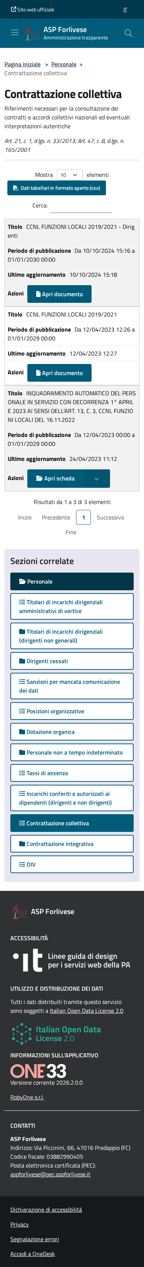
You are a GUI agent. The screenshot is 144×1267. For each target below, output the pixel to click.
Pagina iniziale (22, 64)
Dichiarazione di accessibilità (46, 1209)
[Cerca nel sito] (128, 33)
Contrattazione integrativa (59, 843)
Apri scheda (59, 478)
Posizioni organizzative (54, 711)
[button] (125, 9)
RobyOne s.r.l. (27, 1097)
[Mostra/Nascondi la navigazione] (14, 32)
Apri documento (62, 294)
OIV (30, 864)
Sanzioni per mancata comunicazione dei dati (69, 686)
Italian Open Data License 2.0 (86, 1010)
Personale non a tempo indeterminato (74, 752)
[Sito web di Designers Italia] (72, 960)
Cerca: (40, 205)
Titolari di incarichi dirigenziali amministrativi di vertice (61, 606)
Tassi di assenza (46, 773)
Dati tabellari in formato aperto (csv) (59, 188)
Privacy (19, 1224)
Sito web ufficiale (35, 9)
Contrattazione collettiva (64, 822)
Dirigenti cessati (46, 661)
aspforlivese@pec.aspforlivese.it (50, 1174)
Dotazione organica (50, 731)
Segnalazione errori (34, 1239)
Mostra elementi (72, 174)
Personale (63, 64)
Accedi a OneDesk (32, 1253)
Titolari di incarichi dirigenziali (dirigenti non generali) (61, 636)
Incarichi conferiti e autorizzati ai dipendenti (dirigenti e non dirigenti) (65, 798)
